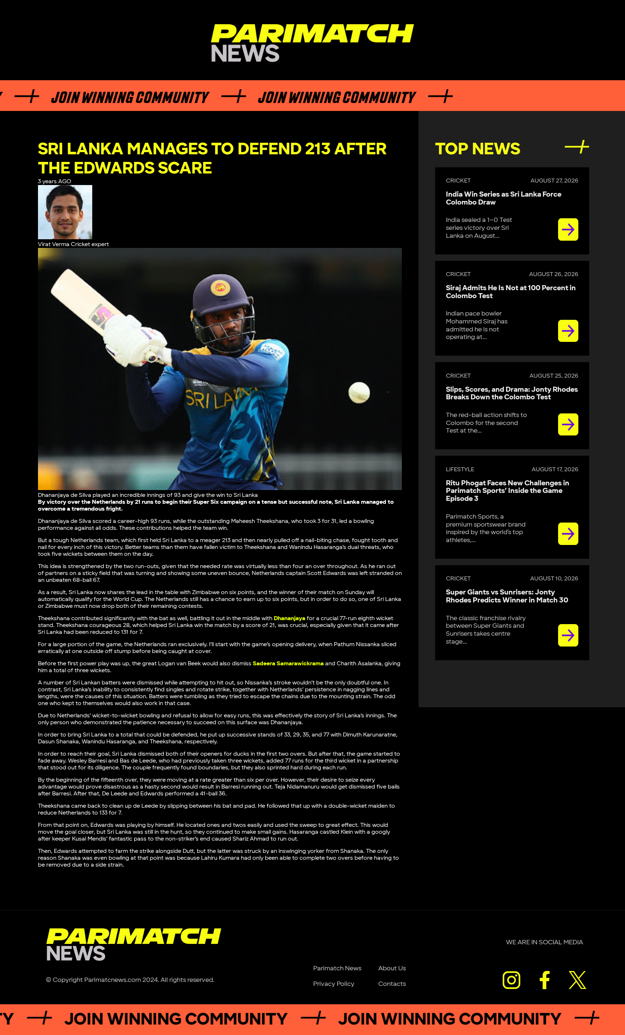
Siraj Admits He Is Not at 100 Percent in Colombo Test (511, 292)
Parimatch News (337, 968)
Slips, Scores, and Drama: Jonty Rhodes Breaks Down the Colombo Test (512, 393)
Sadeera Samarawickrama (288, 663)
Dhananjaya (289, 618)
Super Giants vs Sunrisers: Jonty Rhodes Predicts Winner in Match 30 (507, 596)
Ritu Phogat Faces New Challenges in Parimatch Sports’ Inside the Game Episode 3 (507, 491)
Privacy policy (333, 984)
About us (392, 968)
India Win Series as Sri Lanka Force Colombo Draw (503, 198)
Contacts (392, 984)
